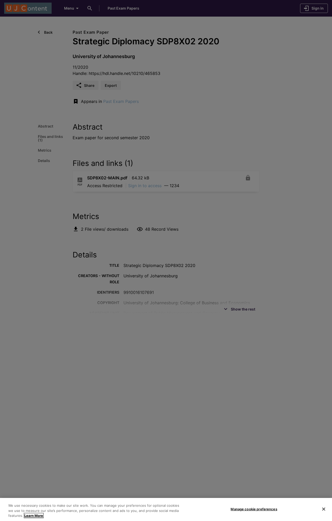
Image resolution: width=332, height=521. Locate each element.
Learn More (33, 515)
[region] (166, 509)
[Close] (323, 509)
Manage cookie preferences (254, 509)
